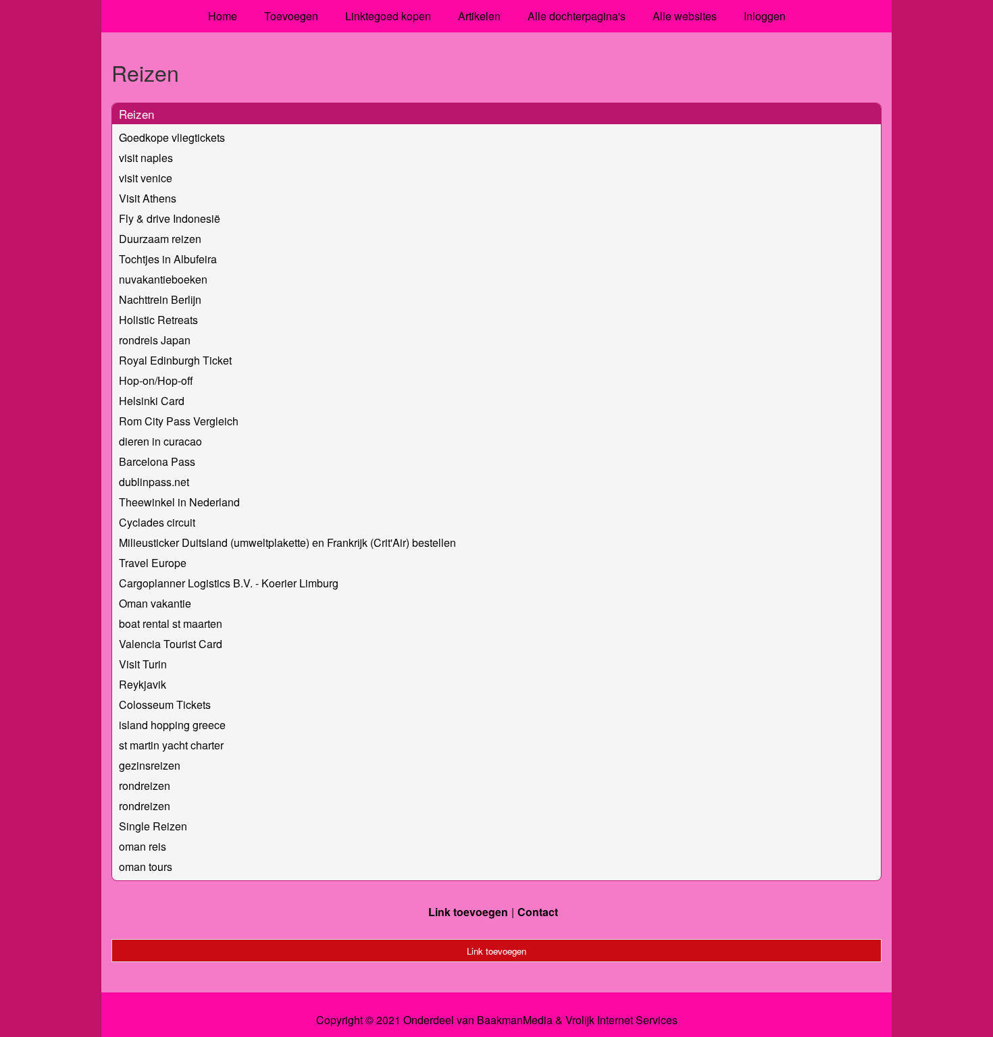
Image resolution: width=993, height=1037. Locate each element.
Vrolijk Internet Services (621, 1020)
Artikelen (479, 16)
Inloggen (765, 16)
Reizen (136, 113)
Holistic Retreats (158, 319)
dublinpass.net (154, 481)
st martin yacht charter (171, 745)
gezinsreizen (149, 765)
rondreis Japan (154, 340)
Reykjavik (142, 684)
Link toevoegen (468, 912)
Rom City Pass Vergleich (178, 421)
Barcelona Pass (157, 461)
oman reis (142, 846)
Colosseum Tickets (165, 704)
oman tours (145, 866)
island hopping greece (172, 725)
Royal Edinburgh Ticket (175, 360)
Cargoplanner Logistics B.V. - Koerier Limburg (228, 583)
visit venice (145, 178)
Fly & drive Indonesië (169, 218)
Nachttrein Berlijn (160, 299)
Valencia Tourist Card (170, 644)
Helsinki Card (151, 400)
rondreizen (144, 785)
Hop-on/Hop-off (156, 380)
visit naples (146, 157)
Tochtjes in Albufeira (168, 259)
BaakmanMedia (515, 1020)
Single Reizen (153, 826)
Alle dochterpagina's (577, 16)
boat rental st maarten (170, 623)
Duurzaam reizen (160, 238)
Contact (537, 912)
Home (222, 16)
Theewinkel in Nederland (179, 502)
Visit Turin (143, 664)
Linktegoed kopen (388, 16)
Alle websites (685, 16)
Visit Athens (147, 198)
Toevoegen (291, 16)
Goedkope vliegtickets (172, 137)
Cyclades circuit (157, 522)
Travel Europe (152, 562)
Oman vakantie (155, 603)
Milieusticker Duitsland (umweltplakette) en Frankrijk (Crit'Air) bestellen (287, 542)
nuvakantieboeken (163, 279)
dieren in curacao (160, 441)
